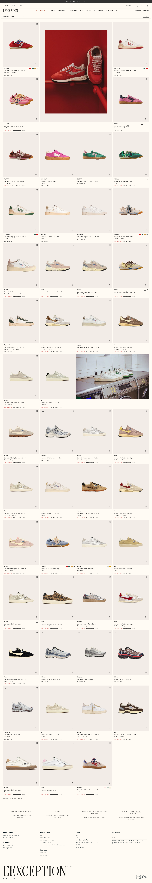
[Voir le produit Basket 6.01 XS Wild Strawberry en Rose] (142, 124)
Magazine (138, 10)
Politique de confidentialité (87, 842)
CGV (77, 835)
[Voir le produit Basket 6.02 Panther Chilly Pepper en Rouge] (30, 69)
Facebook (43, 853)
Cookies (78, 845)
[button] (147, 1)
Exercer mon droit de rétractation (53, 845)
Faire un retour (45, 842)
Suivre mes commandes (11, 835)
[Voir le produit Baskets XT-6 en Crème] (74, 677)
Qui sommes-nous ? (10, 845)
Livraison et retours (47, 840)
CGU (77, 837)
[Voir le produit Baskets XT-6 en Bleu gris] (71, 677)
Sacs (81, 10)
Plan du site (80, 847)
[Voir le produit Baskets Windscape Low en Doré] (110, 567)
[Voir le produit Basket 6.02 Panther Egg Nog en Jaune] (35, 69)
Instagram (43, 855)
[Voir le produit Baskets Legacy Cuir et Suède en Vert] (144, 69)
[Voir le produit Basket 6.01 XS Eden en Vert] (144, 124)
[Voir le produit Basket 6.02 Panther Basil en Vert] (33, 69)
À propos (146, 10)
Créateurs (51, 10)
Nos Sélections (112, 10)
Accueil (6, 798)
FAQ (41, 835)
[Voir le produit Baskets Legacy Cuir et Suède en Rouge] (147, 69)
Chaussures (73, 10)
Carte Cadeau (8, 837)
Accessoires (90, 10)
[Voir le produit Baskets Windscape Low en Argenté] (108, 567)
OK (146, 837)
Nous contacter (45, 837)
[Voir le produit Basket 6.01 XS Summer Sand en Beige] (147, 124)
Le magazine (7, 848)
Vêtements (61, 10)
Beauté (100, 10)
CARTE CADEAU (136, 812)
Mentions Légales (82, 840)
